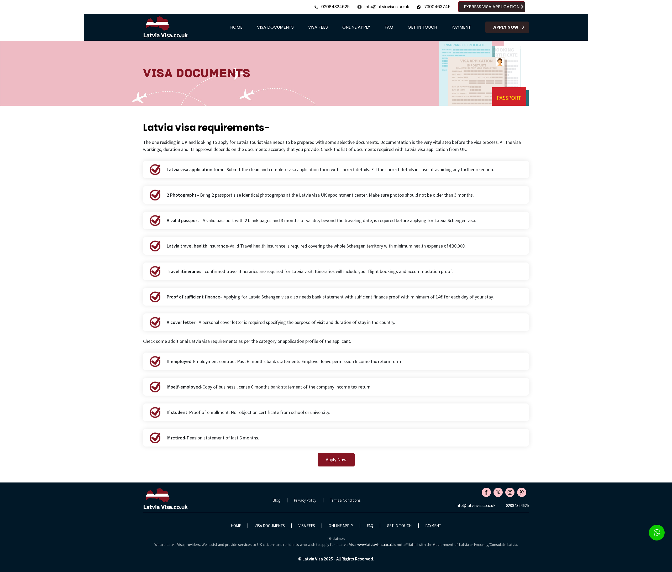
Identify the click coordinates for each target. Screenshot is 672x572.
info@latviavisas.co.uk (386, 7)
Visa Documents (275, 27)
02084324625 (335, 7)
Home (236, 27)
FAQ (389, 27)
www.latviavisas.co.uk (375, 544)
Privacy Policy (305, 500)
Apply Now (505, 27)
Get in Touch (422, 27)
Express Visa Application (491, 7)
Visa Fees (318, 27)
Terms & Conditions (345, 500)
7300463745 (436, 7)
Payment (461, 27)
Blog (276, 500)
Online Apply (356, 27)
